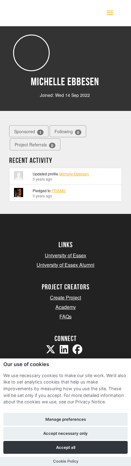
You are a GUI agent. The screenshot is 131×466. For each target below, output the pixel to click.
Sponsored (27, 131)
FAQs (65, 316)
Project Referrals (34, 144)
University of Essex (65, 255)
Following (67, 131)
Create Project (65, 297)
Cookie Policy (65, 461)
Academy (65, 306)
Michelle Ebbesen (74, 173)
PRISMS (58, 190)
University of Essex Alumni (65, 264)
